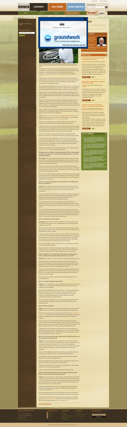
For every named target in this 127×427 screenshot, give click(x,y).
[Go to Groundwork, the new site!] (63, 46)
